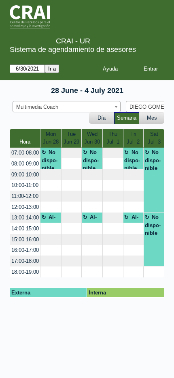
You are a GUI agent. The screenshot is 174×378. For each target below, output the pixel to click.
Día (102, 118)
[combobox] (67, 106)
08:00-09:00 (25, 164)
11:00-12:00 (24, 196)
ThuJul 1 (112, 138)
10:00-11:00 (24, 185)
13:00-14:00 (25, 218)
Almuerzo (49, 218)
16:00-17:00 (25, 250)
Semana (126, 118)
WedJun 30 (92, 138)
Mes (152, 118)
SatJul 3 (154, 138)
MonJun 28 (51, 138)
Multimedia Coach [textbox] (37, 107)
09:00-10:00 (25, 175)
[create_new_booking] (72, 153)
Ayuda (110, 69)
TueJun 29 (71, 138)
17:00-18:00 (25, 261)
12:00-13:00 (25, 207)
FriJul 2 (133, 138)
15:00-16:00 (25, 239)
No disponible (49, 159)
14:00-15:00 (25, 229)
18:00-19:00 (25, 272)
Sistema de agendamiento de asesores (73, 49)
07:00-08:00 (25, 153)
